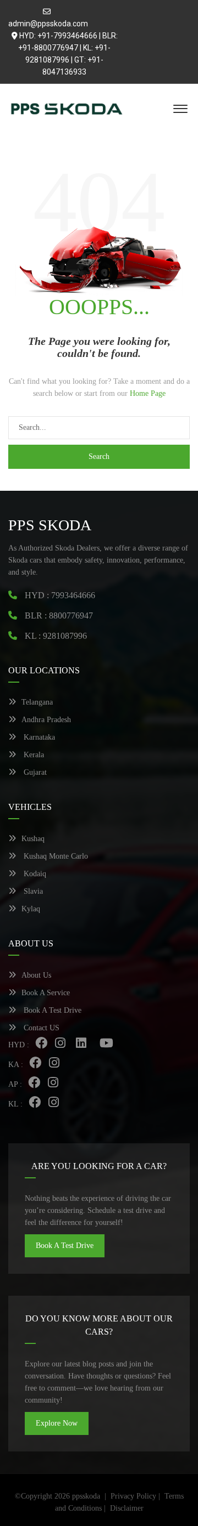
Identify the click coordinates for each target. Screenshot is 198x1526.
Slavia (32, 891)
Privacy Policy (133, 1496)
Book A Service (45, 993)
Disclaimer (127, 1508)
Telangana (37, 702)
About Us (36, 975)
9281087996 (65, 635)
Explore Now (57, 1423)
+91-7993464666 (67, 35)
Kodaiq (33, 874)
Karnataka (38, 737)
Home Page (148, 393)
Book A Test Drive (51, 1010)
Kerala (32, 755)
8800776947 (71, 615)
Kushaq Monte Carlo (54, 856)
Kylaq (30, 909)
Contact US (40, 1028)
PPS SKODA (49, 525)
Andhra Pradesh (46, 720)
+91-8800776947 (48, 47)
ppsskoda (86, 1496)
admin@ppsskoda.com (48, 23)
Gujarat (34, 772)
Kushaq (33, 839)
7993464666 (73, 595)
